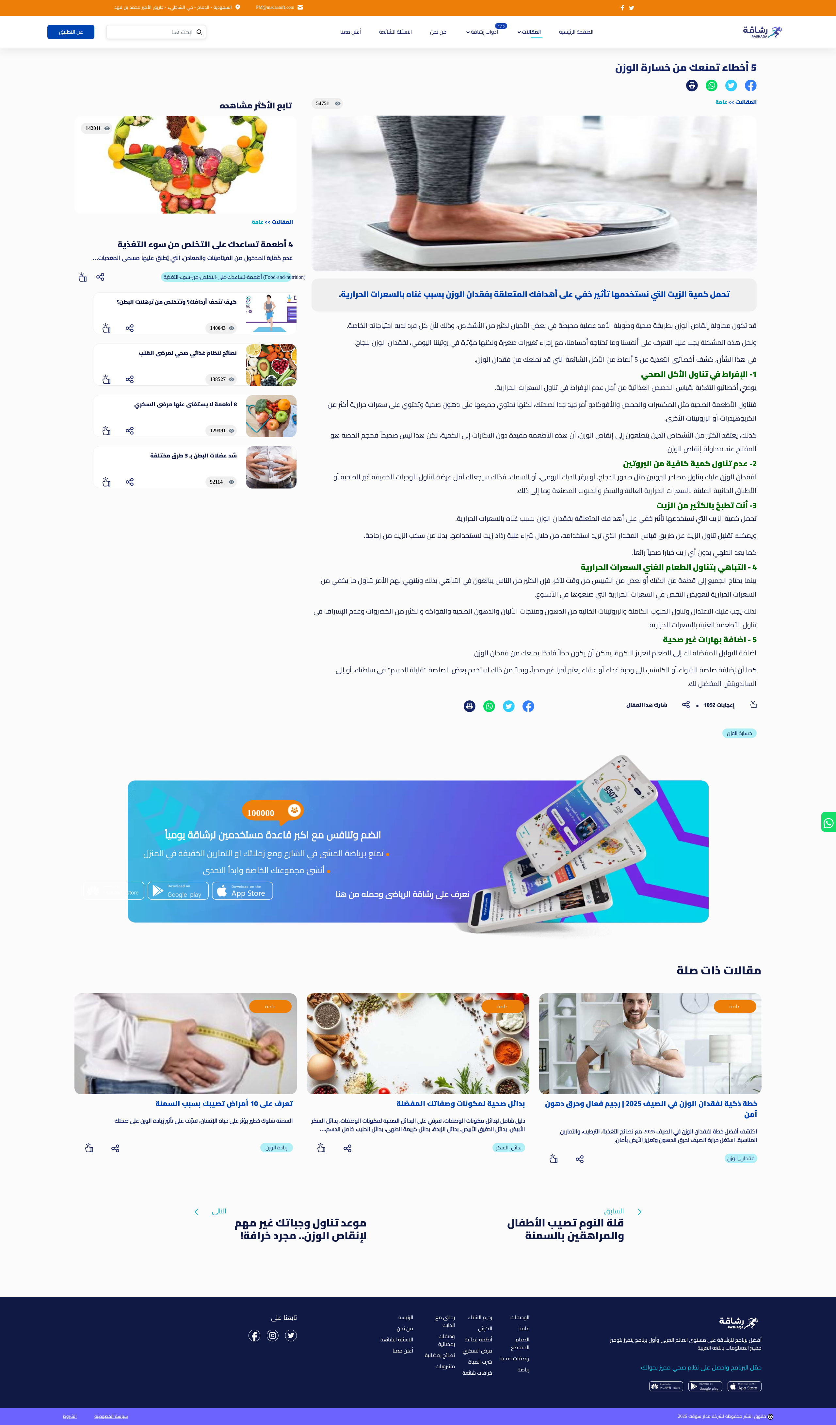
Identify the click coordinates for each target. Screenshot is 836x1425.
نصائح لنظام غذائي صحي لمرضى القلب (188, 353)
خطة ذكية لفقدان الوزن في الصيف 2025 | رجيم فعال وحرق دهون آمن (651, 1109)
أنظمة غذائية (478, 1339)
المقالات (746, 102)
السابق (565, 1212)
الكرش (485, 1328)
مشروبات (445, 1366)
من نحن (438, 32)
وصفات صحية (514, 1358)
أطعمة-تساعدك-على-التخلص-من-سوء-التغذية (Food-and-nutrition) (227, 277)
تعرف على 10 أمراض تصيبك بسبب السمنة (224, 1103)
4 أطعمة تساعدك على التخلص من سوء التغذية (205, 244)
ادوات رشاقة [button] (484, 32)
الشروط (70, 1416)
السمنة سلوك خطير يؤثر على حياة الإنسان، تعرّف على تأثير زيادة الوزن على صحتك (204, 1121)
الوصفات (519, 1317)
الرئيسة (405, 1317)
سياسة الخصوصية (111, 1416)
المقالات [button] (531, 32)
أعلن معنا (350, 32)
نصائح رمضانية (440, 1355)
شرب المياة (480, 1362)
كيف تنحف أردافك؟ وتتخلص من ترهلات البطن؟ (177, 302)
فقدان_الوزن (741, 1158)
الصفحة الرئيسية (575, 32)
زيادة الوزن (276, 1147)
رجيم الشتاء (480, 1317)
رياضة (523, 1369)
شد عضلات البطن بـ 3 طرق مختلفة (193, 455)
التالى (289, 1212)
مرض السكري (477, 1350)
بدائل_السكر (509, 1147)
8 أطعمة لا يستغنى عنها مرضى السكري (185, 404)
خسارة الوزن (739, 733)
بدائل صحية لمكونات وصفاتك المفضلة (460, 1103)
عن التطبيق (71, 32)
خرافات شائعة (477, 1373)
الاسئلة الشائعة (395, 32)
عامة (721, 102)
